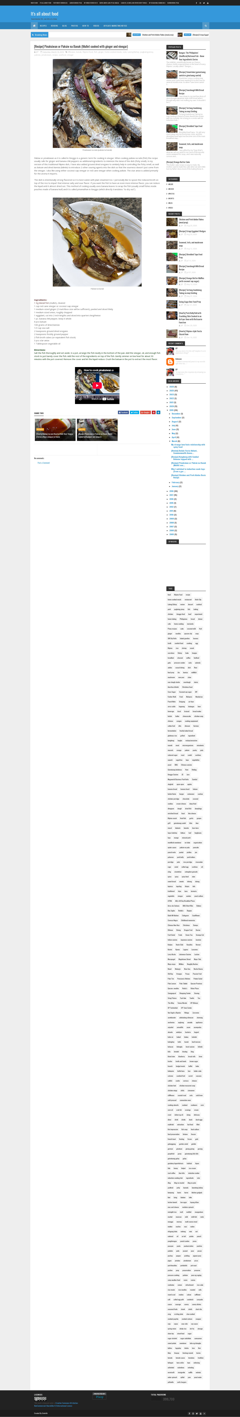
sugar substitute (185, 1338)
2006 (171, 530)
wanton (188, 896)
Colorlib (45, 1413)
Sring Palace (172, 998)
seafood (62, 55)
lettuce (183, 833)
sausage (178, 1304)
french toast (172, 1139)
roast (182, 755)
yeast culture (198, 896)
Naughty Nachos (192, 964)
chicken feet (172, 1085)
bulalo (170, 716)
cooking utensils (173, 1105)
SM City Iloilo (172, 638)
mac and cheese (173, 1207)
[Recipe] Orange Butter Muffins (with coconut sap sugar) (191, 280)
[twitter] (204, 2)
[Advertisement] (154, 12)
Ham (186, 769)
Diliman (170, 930)
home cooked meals (113, 52)
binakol (176, 1051)
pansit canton (184, 1241)
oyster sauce (172, 847)
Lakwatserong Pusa (76, 3)
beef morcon (196, 1042)
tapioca (170, 886)
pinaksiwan (46, 55)
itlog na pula (192, 1183)
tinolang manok (188, 1353)
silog (169, 872)
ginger (101, 52)
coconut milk (191, 628)
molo (202, 1217)
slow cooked (191, 1314)
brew (200, 1056)
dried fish (188, 808)
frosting (181, 1139)
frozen (190, 1139)
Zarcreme (195, 1012)
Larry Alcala (172, 954)
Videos (96, 25)
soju (169, 1324)
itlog (169, 1183)
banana (195, 638)
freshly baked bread (186, 731)
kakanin (177, 828)
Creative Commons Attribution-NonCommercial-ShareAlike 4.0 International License (56, 1404)
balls (179, 1042)
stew (193, 876)
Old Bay (170, 974)
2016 (171, 498)
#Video (170, 208)
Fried (181, 697)
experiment (198, 614)
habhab (189, 1163)
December (176, 413)
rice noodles (182, 1290)
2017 (171, 494)
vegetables (195, 760)
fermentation (172, 731)
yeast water (198, 1377)
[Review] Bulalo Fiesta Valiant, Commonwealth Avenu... (184, 451)
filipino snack (172, 818)
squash (170, 760)
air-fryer (191, 701)
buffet (190, 1066)
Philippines (183, 619)
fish (95, 52)
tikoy (169, 1353)
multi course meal (191, 1221)
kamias (185, 672)
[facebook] (196, 2)
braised (186, 711)
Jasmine (198, 940)
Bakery (199, 906)
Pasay (187, 974)
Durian (198, 930)
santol (190, 755)
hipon (197, 1163)
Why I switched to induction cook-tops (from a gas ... (188, 470)
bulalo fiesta (172, 794)
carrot (190, 1076)
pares (195, 1241)
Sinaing (196, 993)
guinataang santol (180, 823)
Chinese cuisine (186, 765)
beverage (171, 711)
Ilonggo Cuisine (173, 774)
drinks (184, 1119)
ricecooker (199, 862)
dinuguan (171, 808)
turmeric (194, 891)
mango (176, 837)
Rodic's (184, 988)
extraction (180, 1124)
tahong (189, 881)
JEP (176, 348)
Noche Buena (198, 969)
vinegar (70, 55)
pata (201, 750)
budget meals (180, 1066)
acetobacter (172, 1017)
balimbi (194, 1037)
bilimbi (200, 1046)
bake (187, 653)
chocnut (180, 658)
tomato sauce (180, 1358)
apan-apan (180, 784)
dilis (179, 726)
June (174, 429)
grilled (182, 735)
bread (193, 619)
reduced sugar (173, 755)
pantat (181, 852)
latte (190, 1197)
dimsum (187, 726)
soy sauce (194, 1324)
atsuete (170, 1032)
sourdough (187, 682)
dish (189, 667)
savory (186, 1304)
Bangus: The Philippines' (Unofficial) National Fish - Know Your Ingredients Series (191, 56)
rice (177, 648)
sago (169, 867)
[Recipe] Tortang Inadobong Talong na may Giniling (190, 291)
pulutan (185, 1275)
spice (169, 876)
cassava (198, 1076)
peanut (185, 1251)
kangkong (171, 740)
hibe (190, 823)
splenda (197, 662)
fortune (185, 1134)
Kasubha (189, 944)
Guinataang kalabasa (175, 769)
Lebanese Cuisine (185, 954)
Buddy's (180, 910)
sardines (198, 755)
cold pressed (172, 1100)
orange (179, 750)
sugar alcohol (172, 1338)
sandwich (190, 1299)
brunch (170, 1066)
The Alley (171, 1003)
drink (176, 1119)
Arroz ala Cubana (173, 906)
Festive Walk (172, 697)
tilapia (187, 886)
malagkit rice (172, 1212)
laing (175, 1197)
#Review (171, 189)
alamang (200, 1017)
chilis (182, 1090)
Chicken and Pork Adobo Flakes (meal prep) (122, 34)
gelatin (193, 1144)
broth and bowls (181, 1061)
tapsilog (179, 886)
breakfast (171, 658)
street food (180, 1333)
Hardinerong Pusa (173, 3)
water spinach (172, 1377)
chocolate (186, 799)
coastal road (182, 1095)
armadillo (180, 1027)
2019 (171, 410)
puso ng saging (196, 1275)
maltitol (188, 1212)
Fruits (180, 935)
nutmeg (183, 1231)
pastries (199, 1246)
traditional (171, 891)
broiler (170, 1061)
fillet (198, 1124)
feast (183, 813)
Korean (198, 944)
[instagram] (200, 2)
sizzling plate (178, 1314)
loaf (190, 833)
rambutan (171, 1285)
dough (180, 808)
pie (196, 852)
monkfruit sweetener (174, 842)
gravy (179, 1153)
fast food (190, 1124)
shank (183, 1309)
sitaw (189, 677)
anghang (181, 1022)
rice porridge (187, 862)
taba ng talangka (195, 1343)
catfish (170, 1081)
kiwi (169, 1197)
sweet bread (172, 881)
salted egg (185, 867)
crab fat (179, 1110)
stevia (196, 682)
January (175, 486)
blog (192, 1051)
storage (200, 1328)
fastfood (196, 658)
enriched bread (173, 813)
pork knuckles (172, 1265)
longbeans (198, 833)
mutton (170, 1226)
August (175, 421)
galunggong (172, 1144)
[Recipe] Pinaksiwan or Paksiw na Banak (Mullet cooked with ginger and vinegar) (95, 435)
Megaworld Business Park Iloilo (178, 779)
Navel (170, 969)
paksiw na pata (185, 847)
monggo (170, 1221)
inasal (170, 828)
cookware (194, 1105)
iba (179, 672)
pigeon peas (197, 1256)
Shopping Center (185, 993)
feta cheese (192, 813)
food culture (195, 1129)
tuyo (188, 1362)
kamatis (185, 1187)
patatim (170, 1251)
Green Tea (189, 935)
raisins (193, 1280)
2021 (171, 402)
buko (197, 1066)
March (175, 441)
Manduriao (199, 697)
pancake (196, 847)
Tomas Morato (182, 1003)
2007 (171, 526)
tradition (200, 1358)
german (170, 1149)
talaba (186, 1348)
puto (178, 862)
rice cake (200, 1285)
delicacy (197, 1115)
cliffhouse (171, 1095)
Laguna (185, 949)
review (182, 604)
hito (169, 1168)
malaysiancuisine (191, 740)
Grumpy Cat (200, 935)
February (176, 482)
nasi (185, 1226)
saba (190, 662)
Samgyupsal (172, 993)
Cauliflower (196, 915)
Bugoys (189, 910)
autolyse (179, 1032)
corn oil (170, 1110)
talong (197, 881)
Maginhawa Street (185, 959)
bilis (169, 1051)
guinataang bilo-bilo (191, 1153)
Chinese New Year (174, 925)
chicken (170, 614)
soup (197, 633)
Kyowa (178, 949)
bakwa (186, 1037)
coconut (195, 799)
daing (188, 1115)
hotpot (183, 1168)
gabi (196, 1139)
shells (190, 1309)
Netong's (178, 969)
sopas (176, 1324)
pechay (170, 1256)
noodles (178, 633)
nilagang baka (172, 1231)
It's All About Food (45, 3)
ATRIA (170, 901)
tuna (186, 891)
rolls (200, 1290)
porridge (170, 862)
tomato (170, 1358)
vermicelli (171, 1372)
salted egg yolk (179, 1299)
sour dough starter (174, 682)
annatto (189, 1022)
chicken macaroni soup (187, 1085)
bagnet (196, 1032)
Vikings (186, 1012)
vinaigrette (181, 1372)
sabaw (189, 1294)
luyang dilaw (194, 1202)
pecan (200, 1251)
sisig (169, 1314)
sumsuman (198, 1338)
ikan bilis (182, 1173)
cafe (169, 624)
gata (169, 662)
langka (180, 740)
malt (181, 1212)
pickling (187, 1256)
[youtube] (207, 2)
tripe (179, 891)
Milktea (181, 964)
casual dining (179, 667)
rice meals (171, 1290)
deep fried (192, 803)
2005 (171, 534)
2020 (171, 406)
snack (192, 648)
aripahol (170, 1027)
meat (177, 745)
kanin (179, 1192)
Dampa (195, 925)
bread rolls (191, 1056)
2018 (171, 491)
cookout (184, 1105)
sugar (190, 1333)
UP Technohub (173, 1008)
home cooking (179, 624)
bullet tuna (180, 1071)
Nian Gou (187, 969)
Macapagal (171, 959)
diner (169, 1119)
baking (196, 609)
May (174, 433)
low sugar (183, 1202)
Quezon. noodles (173, 988)
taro (193, 1348)
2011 (171, 510)
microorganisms (187, 745)
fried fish (183, 818)
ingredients (190, 1178)
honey (176, 1168)
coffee (188, 658)
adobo (170, 667)
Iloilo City (198, 599)
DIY (196, 692)
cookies (170, 803)
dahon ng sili (179, 1115)
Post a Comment (44, 462)
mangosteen (199, 1212)
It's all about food (44, 13)
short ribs (199, 1309)
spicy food (185, 876)
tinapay (176, 1353)
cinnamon (191, 1090)
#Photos (171, 194)
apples (189, 784)
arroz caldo (171, 706)
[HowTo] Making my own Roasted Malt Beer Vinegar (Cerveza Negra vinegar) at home (54, 435)
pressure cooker (179, 662)
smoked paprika (173, 1319)
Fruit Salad (171, 935)
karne (186, 1192)
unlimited (171, 1367)
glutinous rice (172, 735)
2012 (171, 506)
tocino (198, 1353)
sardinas (195, 867)
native (192, 1226)
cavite (178, 1081)
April (174, 437)
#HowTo (101, 35)
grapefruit (171, 1153)
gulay (184, 1158)
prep (177, 1270)
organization (198, 842)
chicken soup (198, 716)
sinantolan (177, 872)
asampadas (197, 1027)
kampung (171, 1192)
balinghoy (171, 1042)
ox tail (184, 1236)
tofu (194, 886)
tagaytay (178, 1348)
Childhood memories (188, 920)
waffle (190, 1372)
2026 (171, 386)
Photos (74, 25)
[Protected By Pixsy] (99, 1398)
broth (169, 643)
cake (182, 628)
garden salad (183, 1144)
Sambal (194, 779)
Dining (178, 930)
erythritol (171, 1124)
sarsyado (200, 1299)
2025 (171, 390)
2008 (171, 522)
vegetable (171, 896)
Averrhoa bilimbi (173, 687)
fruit (200, 628)
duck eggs (199, 1119)
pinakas (177, 1260)
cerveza (185, 1081)
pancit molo (172, 852)
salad (176, 867)
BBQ (176, 765)
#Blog (195, 35)
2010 (171, 514)
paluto (191, 1236)
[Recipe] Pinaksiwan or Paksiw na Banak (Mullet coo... (188, 464)
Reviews (54, 25)
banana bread (172, 789)
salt (169, 1299)
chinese (170, 721)
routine (181, 1294)
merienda (190, 624)
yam (189, 1377)
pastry (195, 750)
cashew (200, 794)
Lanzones (195, 949)
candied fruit (181, 1076)
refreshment (189, 1285)
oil (177, 1236)
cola (191, 1095)
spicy (176, 876)
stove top (171, 1333)
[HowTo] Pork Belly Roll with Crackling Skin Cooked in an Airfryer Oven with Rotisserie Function (190, 317)
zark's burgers (181, 1382)
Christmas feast (187, 687)
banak (79, 52)
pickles (189, 852)
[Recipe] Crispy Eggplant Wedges (169, 34)
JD (182, 774)
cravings (188, 1110)
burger (181, 794)
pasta (178, 1246)
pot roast (194, 1265)
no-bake (187, 842)
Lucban (196, 954)
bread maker (197, 711)
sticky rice (183, 1328)
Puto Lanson (172, 983)
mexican (179, 1217)
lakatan (183, 1197)
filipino (170, 648)
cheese (194, 1081)
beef (189, 614)
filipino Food (88, 52)
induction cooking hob (175, 1178)
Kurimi (170, 949)
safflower (198, 1294)
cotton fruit (171, 726)
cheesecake (187, 716)
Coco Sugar (172, 692)
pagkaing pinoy (146, 52)
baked (179, 1037)
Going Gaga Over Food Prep (190, 301)
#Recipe (152, 35)
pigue (170, 1260)
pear (192, 1251)
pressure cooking (173, 1275)
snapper (198, 1319)
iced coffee (171, 1173)
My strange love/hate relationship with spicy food (188, 445)
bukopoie (171, 1071)
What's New (34, 3)
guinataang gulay (173, 1158)
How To (85, 25)
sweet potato (172, 1343)
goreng (200, 1149)
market (170, 1217)
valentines (181, 1367)
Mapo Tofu (197, 959)
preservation (186, 1270)
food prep (171, 672)
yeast (169, 765)
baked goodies (185, 638)
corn (202, 1105)
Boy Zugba (171, 910)
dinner (200, 619)
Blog (64, 25)
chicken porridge (173, 799)
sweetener (183, 1343)
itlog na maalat (179, 1183)
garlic (191, 818)
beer (199, 706)
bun (189, 1071)
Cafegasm (185, 915)
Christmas (186, 925)
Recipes (43, 25)
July (174, 425)
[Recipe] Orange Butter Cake (178, 161)
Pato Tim (171, 978)
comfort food (179, 643)
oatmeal (170, 1236)
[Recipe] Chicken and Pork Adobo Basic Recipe (188, 476)
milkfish (194, 672)
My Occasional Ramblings (157, 3)
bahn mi (170, 1037)
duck (190, 1119)
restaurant (188, 599)
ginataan (179, 1149)
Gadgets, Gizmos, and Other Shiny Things (134, 3)
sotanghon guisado (191, 872)
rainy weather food (174, 1280)
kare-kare (195, 828)
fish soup (185, 1129)
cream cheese (181, 803)
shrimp (184, 648)
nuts (190, 1231)
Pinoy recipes (172, 628)
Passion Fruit (197, 974)
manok (170, 745)
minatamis (200, 745)
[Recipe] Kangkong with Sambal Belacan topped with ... (185, 458)
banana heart (185, 789)
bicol (179, 711)
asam (188, 1027)
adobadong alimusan (186, 1017)
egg (196, 643)
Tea (199, 998)
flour (195, 667)
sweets (181, 881)
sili (202, 867)
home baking (172, 619)
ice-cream (192, 1168)
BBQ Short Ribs (188, 906)
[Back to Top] (204, 1413)
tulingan (170, 1362)
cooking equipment (191, 721)
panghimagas (172, 1241)
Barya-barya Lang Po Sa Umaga (109, 3)
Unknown (178, 359)
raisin (185, 1280)
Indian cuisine (172, 940)
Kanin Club (179, 944)
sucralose (171, 653)
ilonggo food (181, 614)
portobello (183, 1265)
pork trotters (191, 857)
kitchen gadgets (197, 1192)
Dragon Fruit (188, 930)
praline (170, 1270)
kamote (186, 828)
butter (177, 716)
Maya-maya (171, 964)
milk (186, 1217)
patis (177, 1251)
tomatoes (191, 1358)
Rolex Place (195, 988)
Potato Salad (198, 978)
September (177, 417)
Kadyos (170, 944)
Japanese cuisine (186, 940)
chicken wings (172, 1090)
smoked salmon (187, 1319)
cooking (189, 643)
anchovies (171, 1022)
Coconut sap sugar (185, 692)
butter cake (197, 1071)
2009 (171, 518)
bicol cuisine (190, 1046)
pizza (196, 1260)
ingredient (191, 735)
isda (125, 52)
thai (199, 1348)
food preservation (173, 1134)
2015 (171, 502)
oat (196, 1231)
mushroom (171, 677)
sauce (170, 1304)
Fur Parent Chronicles (60, 3)
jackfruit (170, 1187)
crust (169, 1115)
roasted (192, 1290)
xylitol (182, 1377)
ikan (197, 823)
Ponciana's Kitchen (183, 978)
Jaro (188, 774)
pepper (178, 1256)
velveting (191, 1367)
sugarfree (179, 760)
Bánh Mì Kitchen (173, 915)
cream (196, 1110)
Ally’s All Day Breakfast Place (185, 901)
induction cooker (193, 1173)
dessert (190, 604)
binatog (184, 1051)
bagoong (182, 706)
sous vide (184, 1324)
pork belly (180, 857)
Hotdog (194, 769)
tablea (170, 1348)
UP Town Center (186, 1008)
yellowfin (171, 1382)
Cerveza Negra (173, 920)
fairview (196, 726)
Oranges (179, 974)
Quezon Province (196, 983)
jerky (178, 1187)
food (169, 594)
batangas (191, 706)
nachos (178, 1226)
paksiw (37, 55)
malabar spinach (188, 1207)
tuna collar (180, 1362)
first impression (173, 1129)
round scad (171, 1294)
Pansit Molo (172, 701)
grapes (199, 818)
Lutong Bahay (133, 52)
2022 (171, 398)
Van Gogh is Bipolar (174, 1012)
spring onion (172, 1328)
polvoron (171, 857)
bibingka (179, 1046)
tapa (187, 760)
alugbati (170, 784)
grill (169, 823)
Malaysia (189, 697)
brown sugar (194, 1061)
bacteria (188, 1032)
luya (169, 837)
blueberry (181, 1056)
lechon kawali (172, 1202)
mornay (179, 1221)
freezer (193, 1134)
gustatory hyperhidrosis (175, 1163)
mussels (170, 750)
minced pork (186, 837)
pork (169, 609)
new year (181, 677)
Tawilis (192, 998)
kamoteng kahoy (197, 1187)
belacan (170, 1046)
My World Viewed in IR (91, 3)
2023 (171, 394)
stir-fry (192, 1328)
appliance (199, 1022)
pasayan (170, 1246)
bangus (194, 653)
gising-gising (190, 1149)
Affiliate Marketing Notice (115, 25)
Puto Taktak (183, 983)
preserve (197, 1270)
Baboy (180, 653)
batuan (195, 789)
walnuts (198, 1372)
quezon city (188, 633)
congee (179, 721)
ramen (180, 1285)
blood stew (171, 1056)
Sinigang (182, 701)
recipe (55, 55)
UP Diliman (194, 1003)
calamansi (190, 794)
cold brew (199, 1095)
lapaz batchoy (172, 833)
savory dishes (196, 1304)
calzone (170, 1076)
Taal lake (183, 998)
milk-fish (194, 1217)
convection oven (185, 1100)
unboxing (197, 1362)
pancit (199, 1236)
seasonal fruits (173, 1309)
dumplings (198, 808)
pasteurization (188, 1246)
